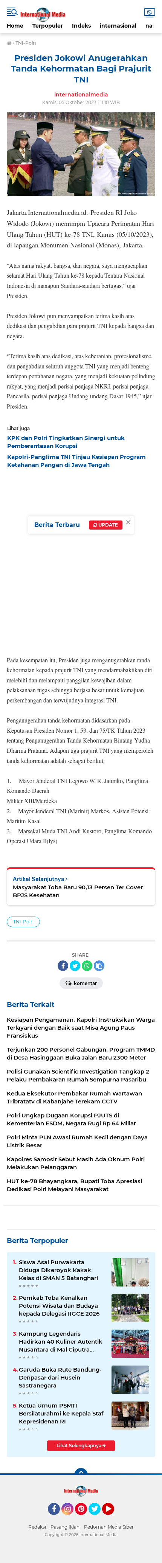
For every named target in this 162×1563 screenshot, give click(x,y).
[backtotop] (81, 1475)
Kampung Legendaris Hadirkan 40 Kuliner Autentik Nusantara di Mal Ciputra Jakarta (60, 1341)
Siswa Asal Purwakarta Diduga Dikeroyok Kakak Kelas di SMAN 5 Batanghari (58, 1270)
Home (15, 25)
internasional (118, 25)
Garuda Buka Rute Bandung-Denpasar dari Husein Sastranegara (60, 1377)
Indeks (81, 25)
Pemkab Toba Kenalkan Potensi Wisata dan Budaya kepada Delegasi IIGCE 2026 (59, 1305)
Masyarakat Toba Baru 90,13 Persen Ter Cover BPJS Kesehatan (78, 891)
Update (107, 525)
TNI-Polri (23, 921)
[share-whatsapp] (87, 965)
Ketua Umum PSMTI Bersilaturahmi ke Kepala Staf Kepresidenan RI (61, 1413)
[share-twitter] (75, 965)
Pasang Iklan (64, 1527)
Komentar (85, 983)
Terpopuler (47, 25)
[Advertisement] (81, 560)
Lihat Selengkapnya (79, 1445)
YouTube (113, 1518)
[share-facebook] (63, 965)
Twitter (98, 1518)
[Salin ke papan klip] (99, 965)
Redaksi (37, 1527)
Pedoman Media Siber (109, 1527)
